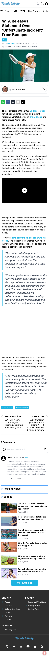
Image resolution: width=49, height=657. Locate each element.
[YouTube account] (28, 646)
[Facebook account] (13, 646)
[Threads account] (42, 646)
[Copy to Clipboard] (23, 102)
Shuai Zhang (36, 117)
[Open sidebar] (1, 11)
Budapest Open (37, 111)
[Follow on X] (44, 89)
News (7, 11)
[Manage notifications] (44, 653)
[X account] (6, 646)
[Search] (37, 3)
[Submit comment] (44, 449)
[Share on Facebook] (8, 102)
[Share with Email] (18, 102)
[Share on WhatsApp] (3, 102)
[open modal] (46, 3)
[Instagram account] (20, 646)
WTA (22, 11)
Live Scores (33, 11)
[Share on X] (13, 102)
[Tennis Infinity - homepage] (10, 3)
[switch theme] (42, 4)
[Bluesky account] (35, 646)
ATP (15, 11)
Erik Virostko (12, 43)
